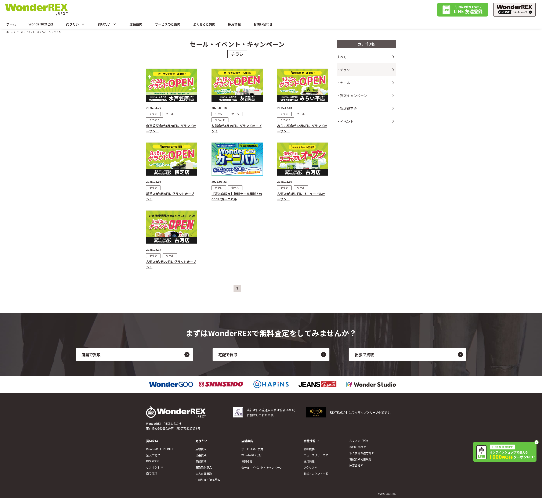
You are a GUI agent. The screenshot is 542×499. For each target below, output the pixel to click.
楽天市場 (151, 455)
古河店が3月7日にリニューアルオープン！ (301, 196)
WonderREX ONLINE (158, 449)
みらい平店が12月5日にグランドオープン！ (302, 128)
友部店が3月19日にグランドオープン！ (236, 128)
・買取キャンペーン (352, 95)
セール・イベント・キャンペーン (33, 32)
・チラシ (343, 69)
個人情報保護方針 (360, 453)
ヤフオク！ (153, 467)
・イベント (345, 121)
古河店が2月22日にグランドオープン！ (171, 264)
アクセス (309, 467)
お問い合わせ (262, 24)
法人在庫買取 (203, 473)
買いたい (104, 24)
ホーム (11, 24)
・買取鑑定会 (347, 108)
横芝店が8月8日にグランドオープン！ (170, 196)
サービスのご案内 (167, 24)
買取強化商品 (203, 467)
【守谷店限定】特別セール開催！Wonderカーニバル (237, 196)
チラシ (153, 114)
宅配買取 (200, 461)
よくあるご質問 (204, 24)
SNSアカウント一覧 (316, 473)
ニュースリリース (314, 455)
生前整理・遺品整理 (207, 480)
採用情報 (234, 24)
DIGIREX (151, 461)
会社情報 (309, 441)
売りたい (72, 24)
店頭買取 (200, 449)
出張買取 (200, 455)
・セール (343, 82)
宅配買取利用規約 (360, 459)
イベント (154, 119)
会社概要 (309, 449)
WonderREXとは (41, 24)
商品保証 (151, 473)
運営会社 (354, 465)
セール (170, 114)
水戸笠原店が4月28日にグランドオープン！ (171, 128)
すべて (341, 56)
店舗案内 (136, 24)
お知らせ (246, 461)
